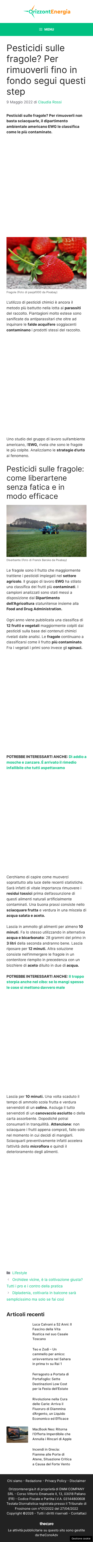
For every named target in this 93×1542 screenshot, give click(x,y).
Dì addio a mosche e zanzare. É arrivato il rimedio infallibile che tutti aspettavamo (46, 762)
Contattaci (79, 1513)
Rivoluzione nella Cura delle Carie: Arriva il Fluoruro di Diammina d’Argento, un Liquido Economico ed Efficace (50, 1409)
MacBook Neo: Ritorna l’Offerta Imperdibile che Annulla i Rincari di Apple (52, 1434)
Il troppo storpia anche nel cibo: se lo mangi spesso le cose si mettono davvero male (45, 982)
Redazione (34, 1481)
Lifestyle (19, 1273)
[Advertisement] (46, 187)
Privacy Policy (55, 1481)
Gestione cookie (81, 1538)
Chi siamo (14, 1481)
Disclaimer (78, 1481)
